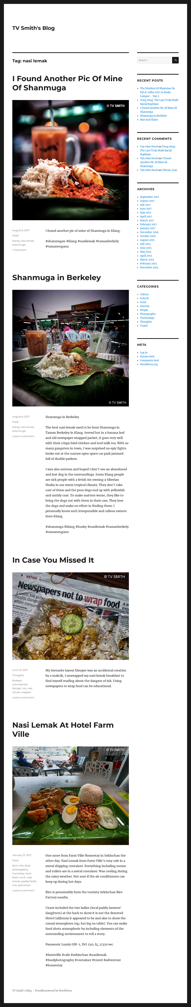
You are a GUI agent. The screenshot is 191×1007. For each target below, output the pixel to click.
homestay (18, 873)
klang (15, 240)
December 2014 (149, 267)
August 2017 (147, 200)
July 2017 (145, 204)
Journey (144, 306)
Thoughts (18, 675)
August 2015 (147, 240)
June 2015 (146, 248)
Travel (144, 325)
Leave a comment (23, 436)
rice (14, 885)
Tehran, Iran (169, 170)
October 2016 (148, 236)
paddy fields (28, 881)
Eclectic (144, 298)
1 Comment (19, 249)
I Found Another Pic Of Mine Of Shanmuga (155, 162)
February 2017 (148, 224)
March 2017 (147, 220)
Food (15, 235)
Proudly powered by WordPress (53, 990)
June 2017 (146, 208)
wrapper (26, 692)
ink (24, 688)
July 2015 (145, 244)
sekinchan (24, 885)
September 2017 (149, 197)
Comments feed (149, 360)
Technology (147, 317)
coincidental (20, 684)
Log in (144, 352)
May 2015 (145, 251)
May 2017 (145, 212)
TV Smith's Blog (33, 28)
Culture (144, 294)
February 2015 (148, 263)
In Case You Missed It (53, 560)
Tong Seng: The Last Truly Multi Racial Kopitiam (158, 150)
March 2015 (147, 259)
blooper (17, 680)
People (144, 310)
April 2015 (146, 255)
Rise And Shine (149, 119)
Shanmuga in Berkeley (56, 277)
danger (16, 688)
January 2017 (147, 228)
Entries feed (147, 356)
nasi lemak (27, 240)
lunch (22, 877)
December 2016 (149, 232)
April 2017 (146, 216)
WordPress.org (149, 364)
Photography (148, 314)
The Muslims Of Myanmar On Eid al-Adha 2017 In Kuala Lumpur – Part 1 (157, 92)
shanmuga (19, 244)
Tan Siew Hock (149, 146)
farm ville (18, 865)
